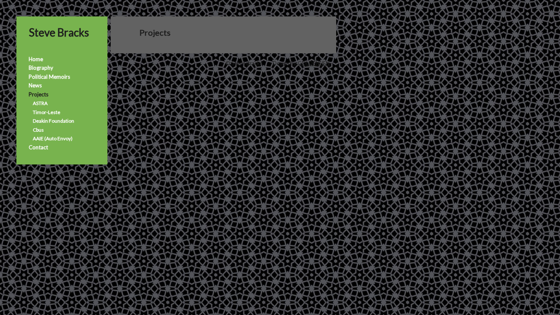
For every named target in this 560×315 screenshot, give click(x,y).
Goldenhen (314, 63)
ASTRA (40, 103)
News (35, 85)
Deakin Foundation (53, 121)
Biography (41, 67)
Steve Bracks (59, 32)
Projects (38, 94)
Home (36, 59)
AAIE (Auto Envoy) (53, 138)
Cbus (38, 130)
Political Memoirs (49, 76)
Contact (38, 147)
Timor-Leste (46, 112)
